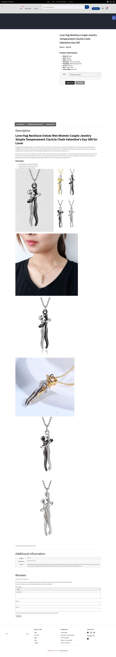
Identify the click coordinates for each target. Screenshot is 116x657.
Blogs (48, 1)
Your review (18, 592)
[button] (114, 18)
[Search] (87, 7)
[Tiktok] (113, 2)
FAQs (53, 1)
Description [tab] (20, 124)
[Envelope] (88, 639)
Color (64, 74)
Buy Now (80, 82)
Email (17, 607)
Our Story (36, 8)
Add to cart (70, 83)
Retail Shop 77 (55, 650)
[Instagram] (110, 2)
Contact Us (71, 1)
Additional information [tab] (35, 124)
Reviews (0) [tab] (50, 124)
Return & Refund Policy (61, 1)
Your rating (18, 587)
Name (17, 601)
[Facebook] (107, 2)
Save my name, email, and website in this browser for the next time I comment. (38, 613)
